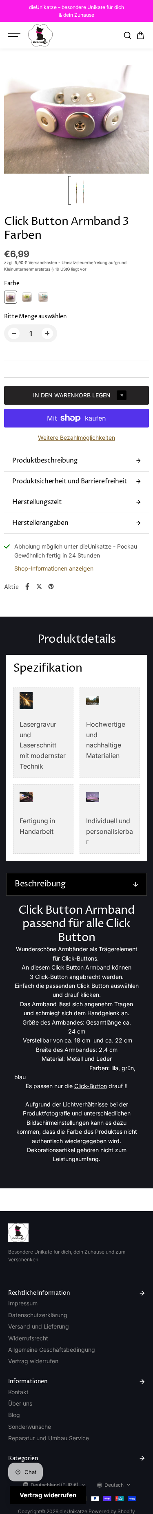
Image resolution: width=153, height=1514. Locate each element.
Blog (14, 1414)
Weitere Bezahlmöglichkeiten (76, 437)
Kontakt (18, 1391)
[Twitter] (39, 586)
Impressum (23, 1303)
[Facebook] (27, 586)
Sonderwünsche (29, 1426)
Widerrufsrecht (28, 1338)
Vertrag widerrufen (33, 1361)
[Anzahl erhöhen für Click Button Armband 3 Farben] (47, 333)
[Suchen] (127, 35)
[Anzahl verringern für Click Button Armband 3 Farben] (14, 333)
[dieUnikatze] (40, 35)
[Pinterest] (51, 586)
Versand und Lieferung (38, 1326)
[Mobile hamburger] (15, 35)
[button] (140, 35)
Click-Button (90, 1085)
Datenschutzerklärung (37, 1314)
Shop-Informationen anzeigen (53, 568)
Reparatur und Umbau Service (48, 1438)
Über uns (20, 1403)
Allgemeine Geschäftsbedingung (51, 1349)
